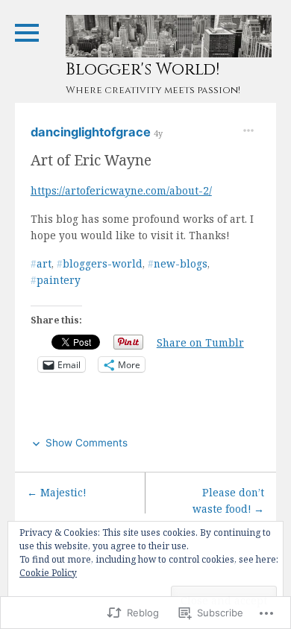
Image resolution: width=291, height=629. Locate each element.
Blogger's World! (142, 69)
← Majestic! (56, 492)
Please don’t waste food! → (228, 500)
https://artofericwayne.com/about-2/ (121, 190)
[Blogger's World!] (169, 36)
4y (158, 133)
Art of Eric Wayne (91, 160)
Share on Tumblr (200, 341)
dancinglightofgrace (92, 131)
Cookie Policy (48, 572)
